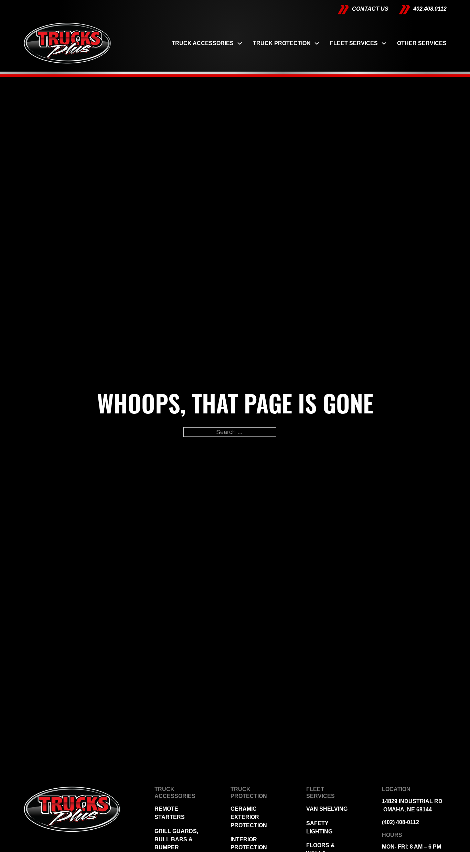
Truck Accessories (203, 43)
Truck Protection (282, 43)
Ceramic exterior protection (249, 817)
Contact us (370, 9)
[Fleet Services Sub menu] (384, 43)
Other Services (422, 43)
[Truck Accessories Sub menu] (240, 43)
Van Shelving (327, 809)
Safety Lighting (319, 827)
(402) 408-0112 (400, 822)
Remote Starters (169, 813)
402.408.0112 (430, 9)
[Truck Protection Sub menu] (317, 43)
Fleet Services (354, 43)
